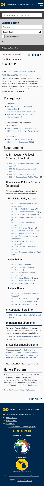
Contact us (10, 424)
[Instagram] (22, 431)
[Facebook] (14, 431)
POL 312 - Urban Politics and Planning (25, 212)
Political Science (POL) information (14, 75)
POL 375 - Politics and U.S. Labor (23, 228)
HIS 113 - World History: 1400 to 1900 (20, 128)
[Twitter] (18, 431)
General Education (30, 355)
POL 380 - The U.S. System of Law (23, 302)
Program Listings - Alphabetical (23, 71)
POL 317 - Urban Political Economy (23, 214)
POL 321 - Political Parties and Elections (26, 217)
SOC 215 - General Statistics (19, 339)
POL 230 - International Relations (21, 174)
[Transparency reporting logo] (22, 446)
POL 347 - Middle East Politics (22, 281)
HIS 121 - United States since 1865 (19, 142)
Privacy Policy (35, 476)
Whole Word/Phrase (12, 36)
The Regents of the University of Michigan (20, 476)
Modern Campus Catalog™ (25, 481)
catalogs (12, 479)
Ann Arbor (17, 435)
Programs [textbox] (6, 27)
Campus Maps (11, 421)
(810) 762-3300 (11, 418)
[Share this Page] (35, 55)
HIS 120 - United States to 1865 (18, 139)
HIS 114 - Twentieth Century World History (22, 131)
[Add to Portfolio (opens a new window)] (32, 55)
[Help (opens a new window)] (41, 55)
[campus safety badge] (22, 464)
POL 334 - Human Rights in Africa (23, 278)
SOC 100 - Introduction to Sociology (20, 112)
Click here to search (9, 42)
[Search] (40, 32)
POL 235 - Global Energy (20, 264)
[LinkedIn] (25, 431)
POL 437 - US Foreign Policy (21, 283)
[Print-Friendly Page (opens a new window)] (38, 55)
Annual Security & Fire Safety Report (22, 427)
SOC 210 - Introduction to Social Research (24, 337)
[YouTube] (29, 431)
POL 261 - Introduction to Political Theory (24, 177)
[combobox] (22, 15)
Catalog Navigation (11, 48)
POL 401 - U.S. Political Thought (22, 304)
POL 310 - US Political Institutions (23, 209)
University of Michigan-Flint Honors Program (23, 380)
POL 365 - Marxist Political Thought (24, 299)
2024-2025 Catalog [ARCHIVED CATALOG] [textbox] (18, 15)
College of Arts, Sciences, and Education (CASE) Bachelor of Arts (22, 352)
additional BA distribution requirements (21, 358)
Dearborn (27, 435)
